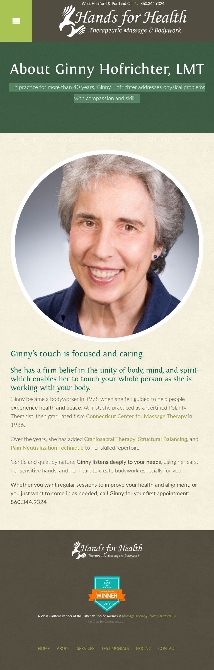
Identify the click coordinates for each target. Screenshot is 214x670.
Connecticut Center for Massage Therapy (136, 416)
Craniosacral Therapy (109, 439)
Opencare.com (115, 621)
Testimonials (115, 649)
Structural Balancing (162, 439)
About (63, 649)
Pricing (143, 649)
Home (44, 649)
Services (85, 649)
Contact (167, 649)
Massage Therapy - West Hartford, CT (149, 616)
